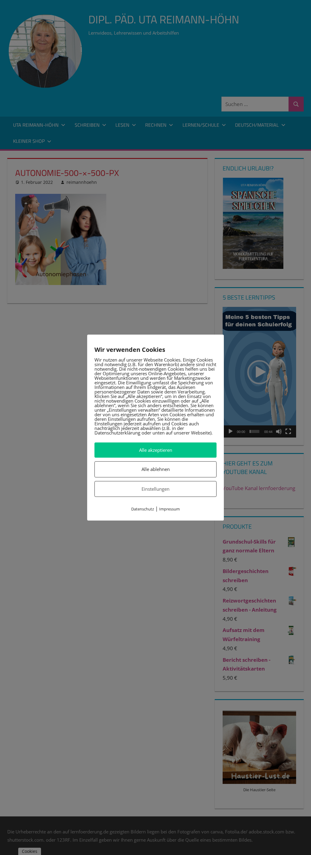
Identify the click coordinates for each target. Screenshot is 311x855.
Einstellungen (155, 489)
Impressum (169, 509)
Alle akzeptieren (155, 450)
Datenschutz (142, 509)
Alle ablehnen (156, 469)
